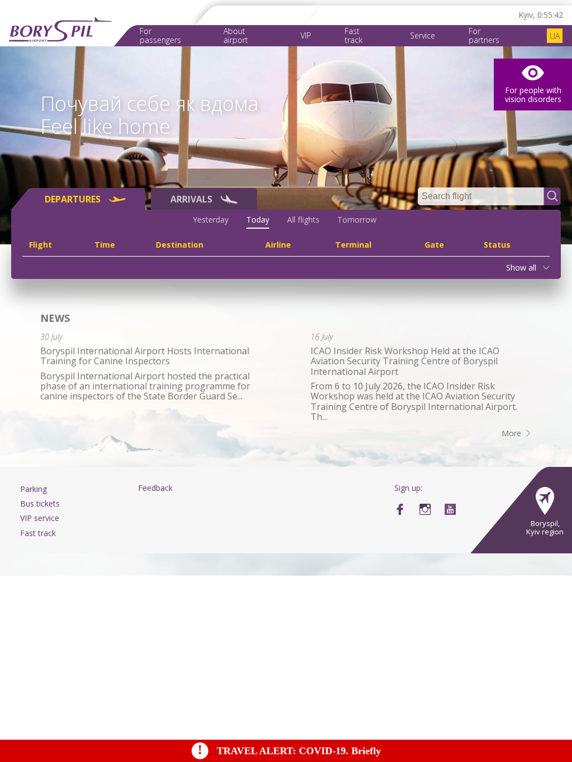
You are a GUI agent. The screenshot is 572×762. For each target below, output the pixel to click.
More (511, 433)
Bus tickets (40, 503)
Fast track (354, 36)
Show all (521, 267)
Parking (33, 489)
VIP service (39, 518)
